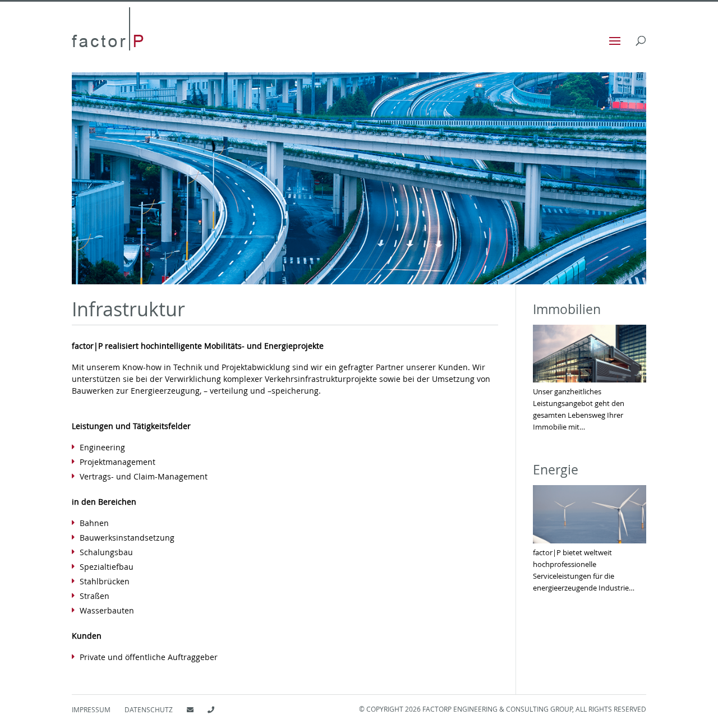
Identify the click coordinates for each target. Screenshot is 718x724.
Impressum (91, 709)
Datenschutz (149, 709)
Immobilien (567, 309)
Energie (555, 469)
